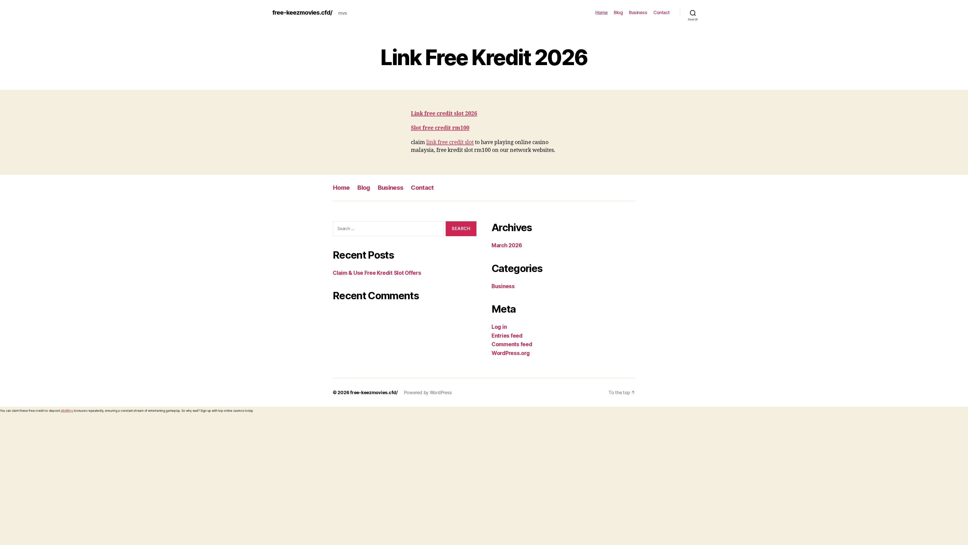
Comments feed (512, 344)
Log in (499, 327)
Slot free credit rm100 (440, 128)
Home (601, 12)
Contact (661, 12)
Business (638, 12)
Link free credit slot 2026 (444, 113)
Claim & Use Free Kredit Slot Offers (377, 273)
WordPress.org (511, 353)
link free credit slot (450, 142)
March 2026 (507, 245)
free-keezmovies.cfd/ (302, 13)
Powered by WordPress (428, 392)
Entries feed (507, 336)
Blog (618, 12)
